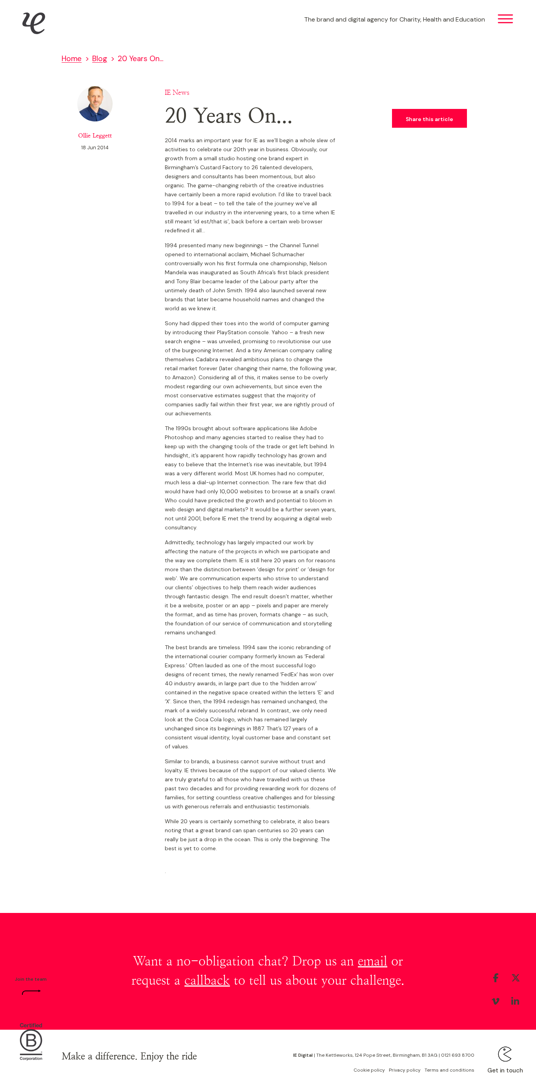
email (372, 961)
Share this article (429, 119)
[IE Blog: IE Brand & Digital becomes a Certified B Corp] (30, 1040)
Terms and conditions (449, 1070)
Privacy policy (405, 1070)
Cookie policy (369, 1070)
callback (207, 980)
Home (72, 58)
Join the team (31, 979)
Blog (99, 58)
